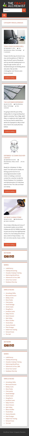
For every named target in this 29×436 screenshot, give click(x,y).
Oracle (17, 161)
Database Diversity (11, 282)
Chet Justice (9, 302)
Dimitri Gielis (9, 307)
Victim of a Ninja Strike (12, 217)
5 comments (7, 52)
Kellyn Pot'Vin (10, 314)
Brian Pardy (9, 300)
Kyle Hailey (9, 318)
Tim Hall (8, 334)
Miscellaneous (7, 50)
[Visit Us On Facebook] (7, 257)
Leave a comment (9, 221)
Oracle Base (9, 323)
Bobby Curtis (9, 298)
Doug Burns (9, 309)
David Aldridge (10, 304)
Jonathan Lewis (10, 311)
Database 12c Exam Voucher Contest (14, 156)
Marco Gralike (10, 320)
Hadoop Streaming (11, 271)
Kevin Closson (10, 316)
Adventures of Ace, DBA (13, 277)
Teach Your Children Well (14, 46)
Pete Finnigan (10, 327)
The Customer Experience (13, 102)
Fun (19, 48)
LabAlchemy (9, 268)
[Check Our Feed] (10, 257)
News (13, 50)
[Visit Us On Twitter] (5, 257)
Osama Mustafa (10, 325)
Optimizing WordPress (12, 275)
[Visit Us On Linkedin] (13, 257)
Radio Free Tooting (11, 329)
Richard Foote (10, 332)
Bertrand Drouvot (11, 295)
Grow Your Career (11, 280)
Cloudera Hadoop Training (13, 273)
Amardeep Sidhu (11, 293)
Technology (18, 50)
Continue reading (9, 77)
